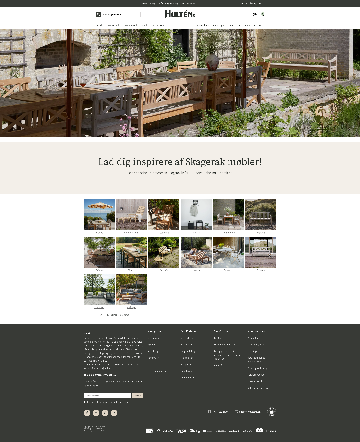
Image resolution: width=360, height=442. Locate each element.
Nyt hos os (153, 337)
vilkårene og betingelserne (117, 402)
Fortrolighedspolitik (258, 374)
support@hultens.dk (105, 368)
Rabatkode (186, 371)
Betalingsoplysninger (259, 368)
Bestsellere (220, 337)
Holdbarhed (187, 357)
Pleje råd (218, 365)
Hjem (100, 314)
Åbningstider (256, 3)
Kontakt (243, 3)
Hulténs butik (188, 344)
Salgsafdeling (188, 351)
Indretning (153, 351)
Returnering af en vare (259, 388)
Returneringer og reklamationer (256, 359)
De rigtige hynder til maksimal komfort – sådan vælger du (228, 354)
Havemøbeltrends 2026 (226, 344)
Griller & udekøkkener (159, 371)
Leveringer (253, 351)
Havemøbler (154, 357)
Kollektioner (111, 314)
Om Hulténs (187, 337)
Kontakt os (253, 337)
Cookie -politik (255, 381)
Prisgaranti (186, 364)
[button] (178, 134)
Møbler (151, 344)
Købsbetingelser (256, 344)
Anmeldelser (187, 377)
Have (150, 364)
